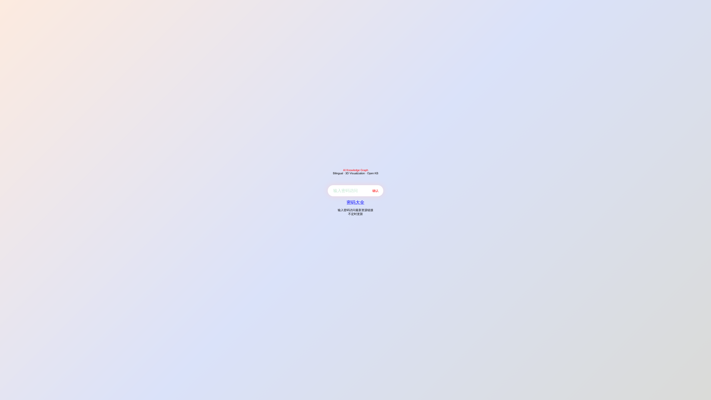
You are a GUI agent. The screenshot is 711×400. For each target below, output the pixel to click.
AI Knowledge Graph (355, 170)
